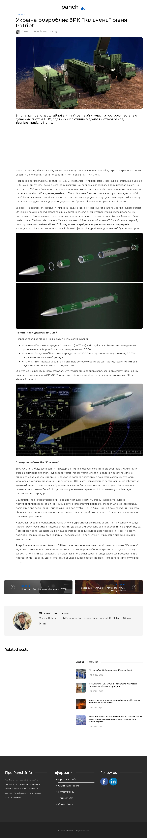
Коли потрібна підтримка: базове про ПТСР (44, 589)
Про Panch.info (67, 779)
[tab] (80, 661)
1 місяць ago (96, 674)
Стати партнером (68, 785)
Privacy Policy (66, 792)
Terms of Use (65, 798)
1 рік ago (53, 31)
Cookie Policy (66, 804)
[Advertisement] (79, 147)
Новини (26, 586)
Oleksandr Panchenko (35, 31)
